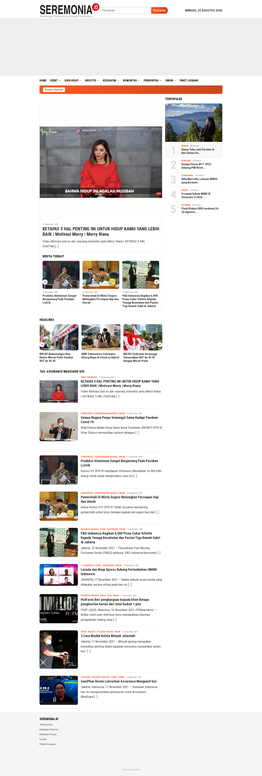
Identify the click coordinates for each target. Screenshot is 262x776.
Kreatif (92, 632)
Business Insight (90, 529)
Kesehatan (112, 529)
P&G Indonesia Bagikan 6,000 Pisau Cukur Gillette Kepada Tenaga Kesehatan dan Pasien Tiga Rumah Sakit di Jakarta (140, 301)
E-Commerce (87, 565)
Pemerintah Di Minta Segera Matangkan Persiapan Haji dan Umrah (100, 299)
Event (103, 529)
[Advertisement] (131, 47)
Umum (122, 413)
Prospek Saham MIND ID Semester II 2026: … (196, 195)
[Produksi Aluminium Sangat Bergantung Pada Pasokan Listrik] (61, 275)
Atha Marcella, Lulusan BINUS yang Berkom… (199, 180)
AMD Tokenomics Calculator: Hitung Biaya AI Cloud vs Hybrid (100, 355)
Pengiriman (108, 565)
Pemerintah (87, 413)
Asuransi (86, 677)
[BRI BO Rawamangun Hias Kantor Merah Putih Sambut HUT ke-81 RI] (59, 337)
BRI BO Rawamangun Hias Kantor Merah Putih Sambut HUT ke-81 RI (56, 357)
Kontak (43, 739)
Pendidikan (187, 175)
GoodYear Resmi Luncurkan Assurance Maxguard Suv (119, 681)
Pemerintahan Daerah (106, 413)
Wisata (184, 146)
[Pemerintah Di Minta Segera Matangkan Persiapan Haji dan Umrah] (100, 275)
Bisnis (184, 190)
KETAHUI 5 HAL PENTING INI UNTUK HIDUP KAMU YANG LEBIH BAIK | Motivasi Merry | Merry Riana (101, 231)
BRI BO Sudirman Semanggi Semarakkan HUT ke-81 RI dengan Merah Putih (140, 357)
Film (109, 595)
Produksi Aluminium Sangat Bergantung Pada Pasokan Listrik (59, 299)
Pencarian (159, 10)
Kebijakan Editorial (49, 729)
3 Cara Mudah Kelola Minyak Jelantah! (108, 636)
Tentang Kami (46, 724)
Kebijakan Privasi (48, 734)
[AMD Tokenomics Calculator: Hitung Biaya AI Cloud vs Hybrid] (100, 337)
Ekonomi (185, 205)
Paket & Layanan (48, 744)
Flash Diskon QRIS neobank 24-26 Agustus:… (200, 210)
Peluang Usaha (105, 632)
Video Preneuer (89, 377)
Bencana (186, 160)
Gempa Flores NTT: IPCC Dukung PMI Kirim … (196, 166)
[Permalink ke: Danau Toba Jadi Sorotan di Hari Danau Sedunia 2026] (193, 122)
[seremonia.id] (70, 10)
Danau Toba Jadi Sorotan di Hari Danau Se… (197, 151)
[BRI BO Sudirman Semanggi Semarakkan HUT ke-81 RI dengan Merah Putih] (142, 337)
